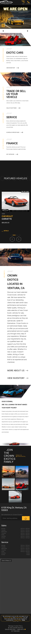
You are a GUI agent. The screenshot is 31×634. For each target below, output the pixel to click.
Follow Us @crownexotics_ (21, 456)
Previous (3, 31)
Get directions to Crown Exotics (11, 514)
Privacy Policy (18, 617)
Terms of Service (8, 617)
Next (27, 31)
